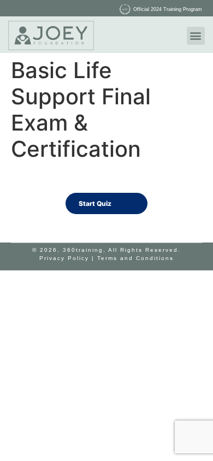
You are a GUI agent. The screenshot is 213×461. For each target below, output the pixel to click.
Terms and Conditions (135, 258)
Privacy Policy (64, 258)
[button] (196, 36)
